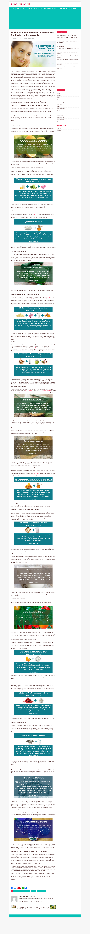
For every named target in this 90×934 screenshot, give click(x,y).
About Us (59, 128)
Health (30, 8)
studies (25, 515)
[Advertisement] (45, 20)
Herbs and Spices (63, 8)
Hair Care (73, 8)
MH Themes (29, 915)
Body (58, 93)
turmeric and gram (48, 297)
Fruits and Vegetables (50, 8)
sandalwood (36, 347)
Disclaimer (59, 132)
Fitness (58, 97)
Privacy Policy (60, 135)
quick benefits (28, 390)
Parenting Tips (60, 117)
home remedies (17, 891)
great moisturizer (33, 472)
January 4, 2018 (16, 38)
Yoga (58, 121)
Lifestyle (59, 110)
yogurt (35, 214)
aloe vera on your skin (46, 390)
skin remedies (26, 891)
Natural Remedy (21, 8)
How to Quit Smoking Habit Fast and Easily (66, 35)
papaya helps (36, 473)
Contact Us (59, 130)
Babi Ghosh (23, 38)
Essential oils (60, 95)
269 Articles (32, 896)
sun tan (33, 891)
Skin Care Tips (38, 8)
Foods (12, 8)
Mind (58, 113)
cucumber (13, 173)
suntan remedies (41, 891)
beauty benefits (29, 298)
